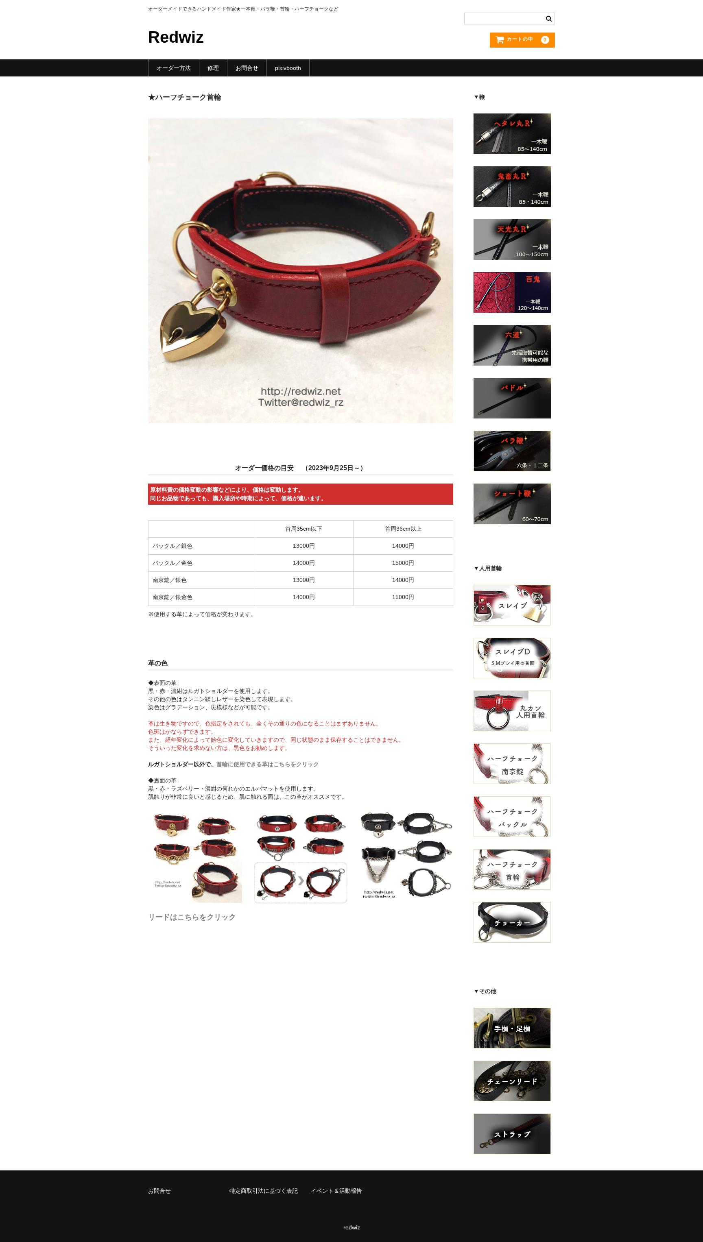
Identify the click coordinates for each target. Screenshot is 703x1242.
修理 (213, 68)
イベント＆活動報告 (336, 1191)
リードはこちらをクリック (192, 917)
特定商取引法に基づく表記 (263, 1191)
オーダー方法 (174, 68)
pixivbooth (288, 68)
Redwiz (176, 37)
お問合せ (247, 68)
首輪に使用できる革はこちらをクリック (267, 764)
